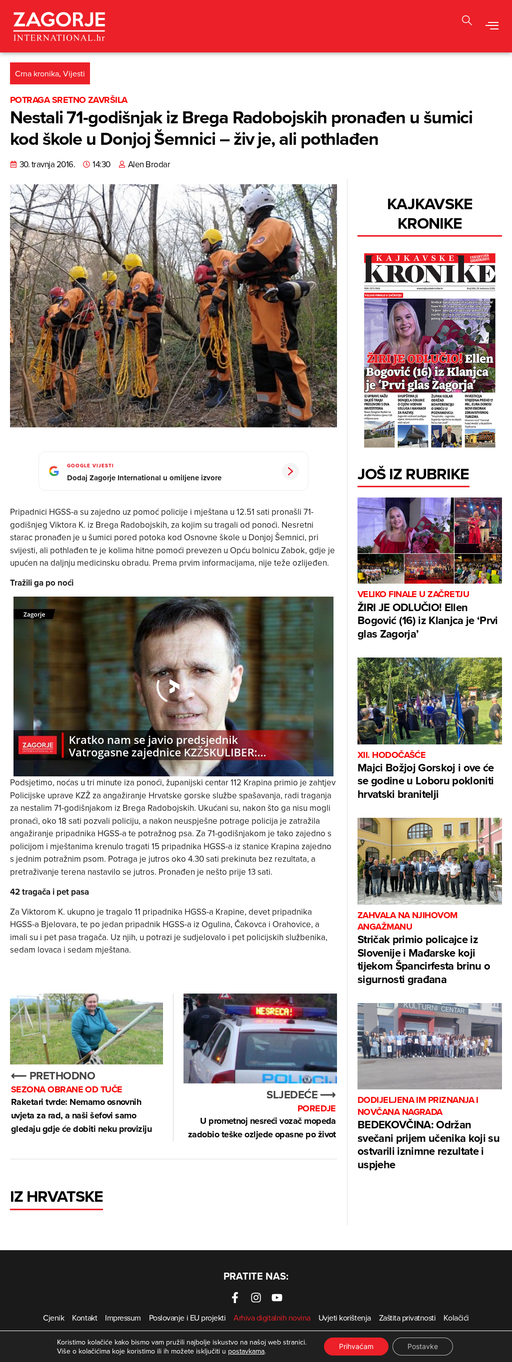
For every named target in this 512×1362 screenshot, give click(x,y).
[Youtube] (277, 1297)
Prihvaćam (356, 1346)
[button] (467, 21)
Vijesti (74, 73)
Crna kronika (37, 73)
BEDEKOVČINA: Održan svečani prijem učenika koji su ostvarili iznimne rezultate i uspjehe (429, 1133)
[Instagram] (256, 1297)
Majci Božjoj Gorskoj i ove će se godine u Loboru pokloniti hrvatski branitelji (426, 775)
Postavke (423, 1346)
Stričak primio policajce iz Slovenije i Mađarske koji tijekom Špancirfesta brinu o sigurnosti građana (424, 948)
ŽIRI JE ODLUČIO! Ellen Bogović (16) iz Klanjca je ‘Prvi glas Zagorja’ (428, 615)
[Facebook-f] (235, 1297)
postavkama (246, 1351)
